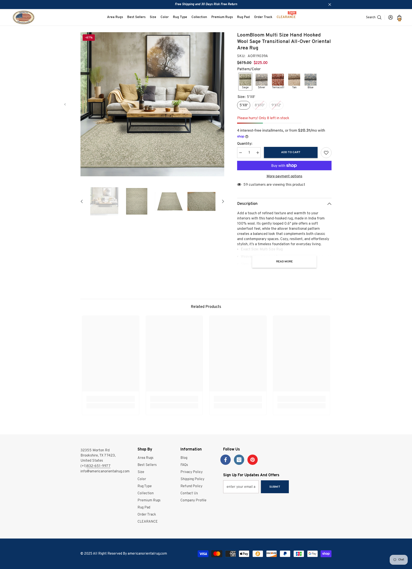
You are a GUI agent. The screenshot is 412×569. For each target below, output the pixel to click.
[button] (65, 104)
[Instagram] (239, 460)
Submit (274, 487)
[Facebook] (225, 460)
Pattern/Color (249, 69)
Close (330, 4)
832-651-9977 (99, 466)
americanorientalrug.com (147, 554)
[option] (152, 104)
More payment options (284, 176)
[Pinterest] (252, 460)
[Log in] (390, 17)
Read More (284, 261)
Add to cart (290, 152)
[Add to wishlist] (326, 152)
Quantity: (244, 143)
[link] (110, 399)
